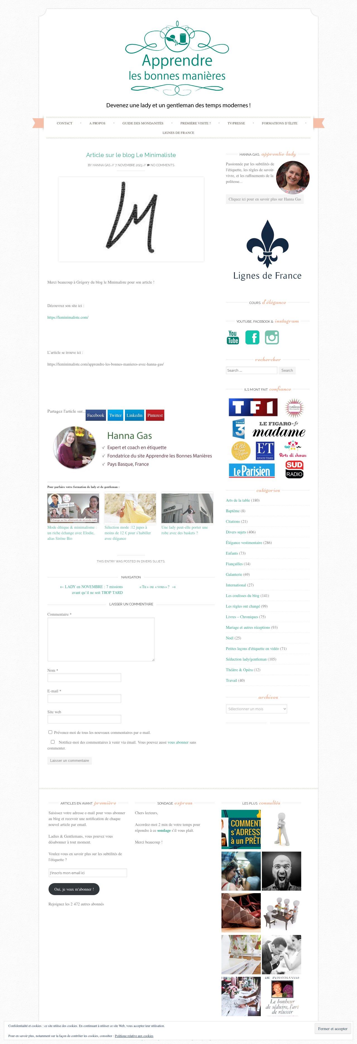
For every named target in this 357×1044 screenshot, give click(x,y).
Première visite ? (195, 123)
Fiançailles (234, 563)
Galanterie (234, 574)
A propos (97, 123)
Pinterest (155, 415)
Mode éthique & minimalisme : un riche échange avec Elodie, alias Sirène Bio (72, 533)
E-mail (54, 690)
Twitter (115, 415)
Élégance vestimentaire (244, 542)
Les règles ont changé (243, 606)
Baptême (233, 510)
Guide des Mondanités (142, 123)
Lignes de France (178, 132)
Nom (52, 670)
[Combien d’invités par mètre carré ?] (241, 872)
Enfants (232, 553)
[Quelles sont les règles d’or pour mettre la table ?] (241, 997)
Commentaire (59, 614)
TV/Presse (236, 123)
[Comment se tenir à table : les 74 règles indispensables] (281, 913)
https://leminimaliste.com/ (67, 317)
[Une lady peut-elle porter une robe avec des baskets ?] (187, 508)
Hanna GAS (101, 165)
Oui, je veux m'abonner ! (74, 889)
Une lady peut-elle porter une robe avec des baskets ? (184, 530)
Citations (233, 521)
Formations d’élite (279, 123)
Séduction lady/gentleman (246, 659)
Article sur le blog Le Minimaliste (131, 154)
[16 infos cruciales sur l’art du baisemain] (281, 955)
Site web (54, 711)
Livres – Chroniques (242, 616)
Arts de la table (238, 500)
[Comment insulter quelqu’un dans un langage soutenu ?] (281, 872)
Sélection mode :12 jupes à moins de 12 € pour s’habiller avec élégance (128, 533)
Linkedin (135, 415)
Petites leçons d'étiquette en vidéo (252, 648)
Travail (231, 680)
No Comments (162, 165)
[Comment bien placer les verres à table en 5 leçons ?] (241, 955)
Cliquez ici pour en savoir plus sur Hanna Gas (265, 199)
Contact (64, 123)
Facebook (95, 415)
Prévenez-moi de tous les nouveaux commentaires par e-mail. (102, 732)
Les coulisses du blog (242, 595)
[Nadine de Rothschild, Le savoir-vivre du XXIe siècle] (281, 997)
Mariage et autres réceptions (248, 627)
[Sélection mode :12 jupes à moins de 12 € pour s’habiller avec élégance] (130, 508)
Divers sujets (153, 561)
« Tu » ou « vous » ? (157, 586)
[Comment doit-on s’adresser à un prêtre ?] (241, 830)
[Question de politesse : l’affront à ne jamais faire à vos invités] (241, 913)
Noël (229, 638)
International (236, 585)
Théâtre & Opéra (239, 669)
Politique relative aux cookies (134, 1035)
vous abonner (178, 742)
